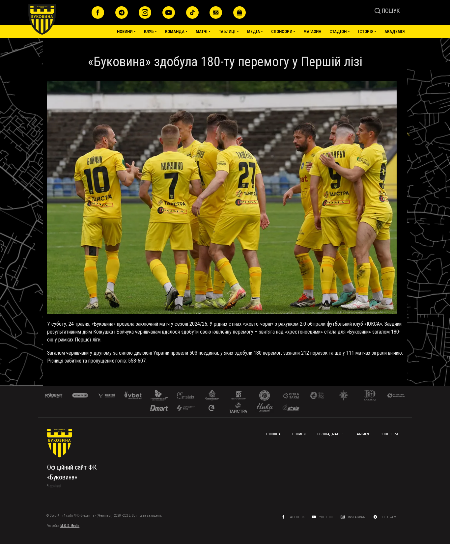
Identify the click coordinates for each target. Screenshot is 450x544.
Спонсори (281, 31)
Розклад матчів (330, 434)
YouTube (326, 517)
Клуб (149, 31)
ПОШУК (390, 10)
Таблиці (227, 31)
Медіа (253, 31)
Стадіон (338, 31)
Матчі (202, 31)
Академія (394, 31)
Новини (124, 31)
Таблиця (362, 434)
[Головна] (57, 19)
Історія (365, 31)
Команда (174, 31)
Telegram (388, 517)
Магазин (312, 31)
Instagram (357, 517)
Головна (273, 434)
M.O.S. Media (69, 526)
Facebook (297, 517)
